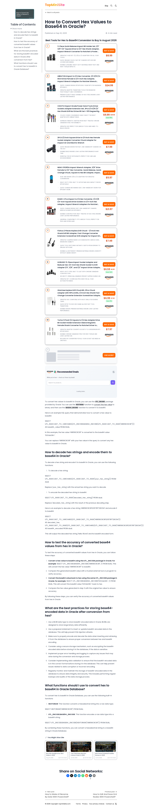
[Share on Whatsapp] (82, 775)
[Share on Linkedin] (75, 775)
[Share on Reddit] (86, 775)
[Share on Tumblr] (90, 775)
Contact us (110, 804)
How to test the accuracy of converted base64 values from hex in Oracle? (25, 44)
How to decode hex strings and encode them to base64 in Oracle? (26, 35)
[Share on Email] (94, 775)
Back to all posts (53, 12)
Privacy (85, 804)
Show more (17, 28)
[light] (116, 6)
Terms (78, 804)
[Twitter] (116, 804)
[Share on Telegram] (79, 775)
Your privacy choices (96, 804)
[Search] (111, 6)
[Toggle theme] (113, 371)
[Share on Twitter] (71, 775)
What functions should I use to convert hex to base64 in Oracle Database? (25, 66)
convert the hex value (103, 404)
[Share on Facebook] (67, 775)
